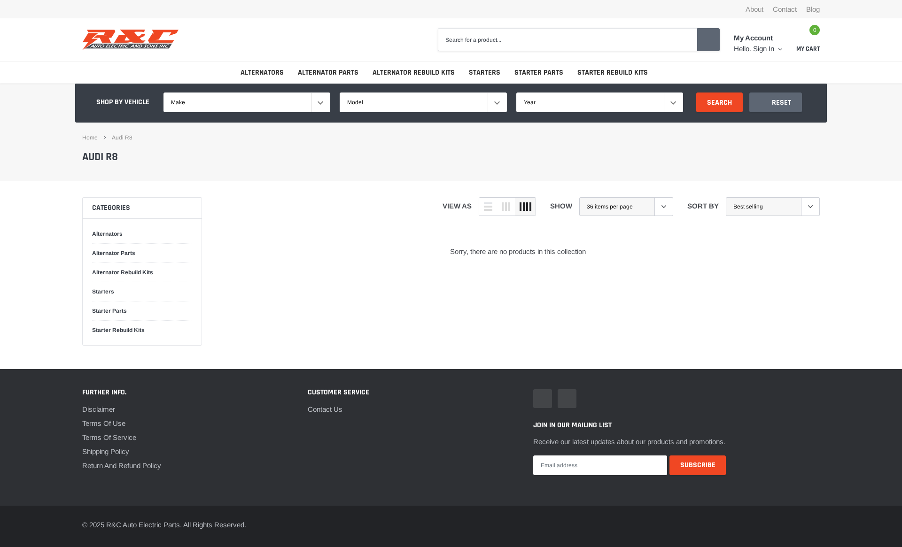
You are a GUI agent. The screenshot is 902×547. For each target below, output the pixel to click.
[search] (708, 39)
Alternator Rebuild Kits (122, 272)
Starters (103, 291)
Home (90, 137)
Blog (813, 9)
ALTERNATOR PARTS (328, 72)
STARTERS (484, 72)
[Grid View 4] (525, 207)
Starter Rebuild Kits (118, 330)
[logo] (130, 40)
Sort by (703, 206)
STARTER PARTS (538, 72)
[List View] (488, 207)
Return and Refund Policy (121, 466)
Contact (785, 9)
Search (719, 103)
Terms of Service (109, 437)
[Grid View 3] (506, 207)
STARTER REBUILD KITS (612, 72)
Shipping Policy (105, 451)
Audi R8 (122, 137)
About (754, 9)
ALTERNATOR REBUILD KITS (414, 72)
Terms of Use (103, 423)
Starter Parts (109, 311)
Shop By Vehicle (122, 102)
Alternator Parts (113, 253)
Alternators (107, 234)
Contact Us (325, 409)
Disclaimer (98, 409)
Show (561, 206)
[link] (542, 398)
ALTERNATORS (262, 72)
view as (457, 206)
